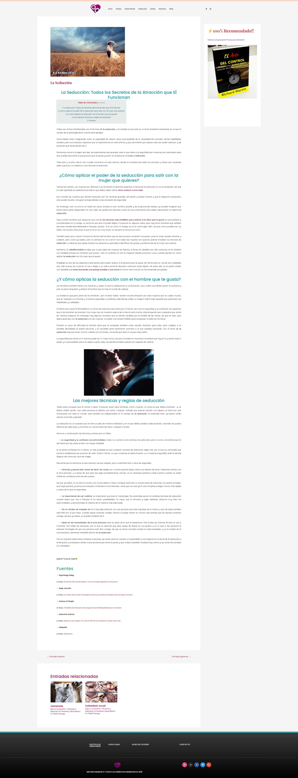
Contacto (184, 744)
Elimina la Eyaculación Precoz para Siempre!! (226, 40)
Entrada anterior (56, 656)
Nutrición (162, 9)
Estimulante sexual (95, 705)
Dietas (152, 9)
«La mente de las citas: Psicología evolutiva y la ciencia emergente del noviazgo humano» (98, 595)
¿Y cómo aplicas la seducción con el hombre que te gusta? (91, 114)
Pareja (118, 9)
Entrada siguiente (181, 656)
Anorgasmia (56, 705)
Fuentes (91, 120)
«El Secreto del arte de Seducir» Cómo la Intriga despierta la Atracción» (90, 582)
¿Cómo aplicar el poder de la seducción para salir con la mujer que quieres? (91, 111)
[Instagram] (210, 9)
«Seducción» (68, 634)
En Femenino (64, 711)
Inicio (110, 9)
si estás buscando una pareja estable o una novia (95, 269)
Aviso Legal (114, 744)
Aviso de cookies (140, 744)
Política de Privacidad (95, 745)
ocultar (101, 103)
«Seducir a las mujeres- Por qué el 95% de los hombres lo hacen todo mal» (92, 621)
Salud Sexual (130, 9)
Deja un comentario (58, 709)
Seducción (142, 9)
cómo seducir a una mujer (130, 190)
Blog (171, 9)
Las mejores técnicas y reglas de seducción (91, 117)
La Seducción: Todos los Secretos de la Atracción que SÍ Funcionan (91, 108)
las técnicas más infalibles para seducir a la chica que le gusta (133, 219)
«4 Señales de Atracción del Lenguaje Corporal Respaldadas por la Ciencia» (92, 608)
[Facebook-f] (206, 9)
